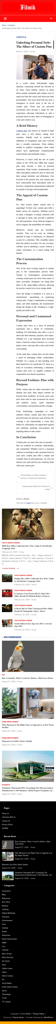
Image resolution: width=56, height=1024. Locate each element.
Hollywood (6, 935)
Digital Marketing (8, 913)
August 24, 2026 (8, 794)
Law (3, 946)
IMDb (4, 943)
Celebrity (5, 909)
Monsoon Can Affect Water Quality (17, 741)
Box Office (6, 902)
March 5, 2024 (22, 51)
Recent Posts (10, 836)
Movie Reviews (7, 957)
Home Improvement (10, 722)
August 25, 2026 (8, 731)
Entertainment (7, 920)
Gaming (5, 928)
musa (32, 51)
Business (6, 785)
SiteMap (5, 828)
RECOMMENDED (12, 637)
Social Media (7, 983)
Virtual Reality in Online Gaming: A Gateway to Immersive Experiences (33, 476)
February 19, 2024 (9, 552)
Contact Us (6, 821)
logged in (29, 503)
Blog (3, 895)
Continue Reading (9, 568)
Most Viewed (7, 954)
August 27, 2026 (8, 681)
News (4, 965)
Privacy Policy (7, 825)
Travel (4, 998)
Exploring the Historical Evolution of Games (36, 487)
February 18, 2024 (22, 584)
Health (4, 931)
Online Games (7, 968)
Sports (4, 991)
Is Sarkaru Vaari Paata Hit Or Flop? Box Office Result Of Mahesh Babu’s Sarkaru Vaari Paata (32, 596)
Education (5, 917)
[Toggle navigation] (5, 18)
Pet (3, 675)
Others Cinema (7, 976)
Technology (6, 994)
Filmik (27, 1014)
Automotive (6, 891)
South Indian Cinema (11, 543)
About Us (5, 813)
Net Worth (6, 961)
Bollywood (6, 898)
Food (4, 924)
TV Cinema (6, 1002)
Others (4, 972)
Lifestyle (21, 37)
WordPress (48, 1017)
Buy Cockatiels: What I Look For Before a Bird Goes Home (27, 678)
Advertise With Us (8, 817)
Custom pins (21, 131)
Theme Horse (18, 1017)
